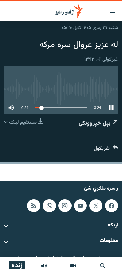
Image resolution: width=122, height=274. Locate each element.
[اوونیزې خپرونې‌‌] (44, 265)
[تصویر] (73, 265)
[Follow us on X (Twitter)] (95, 205)
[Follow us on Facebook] (111, 205)
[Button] (106, 150)
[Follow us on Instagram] (64, 205)
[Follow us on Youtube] (80, 205)
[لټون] (103, 265)
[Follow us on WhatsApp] (49, 205)
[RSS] (33, 205)
